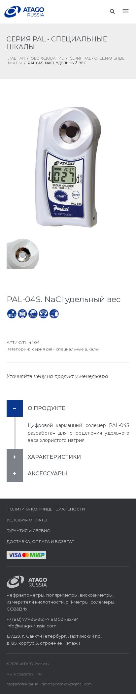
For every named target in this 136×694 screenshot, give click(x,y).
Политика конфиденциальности (46, 509)
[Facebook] (39, 673)
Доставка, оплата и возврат (40, 541)
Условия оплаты (27, 519)
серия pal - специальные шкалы (65, 349)
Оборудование (47, 58)
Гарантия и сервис (28, 530)
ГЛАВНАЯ (16, 58)
